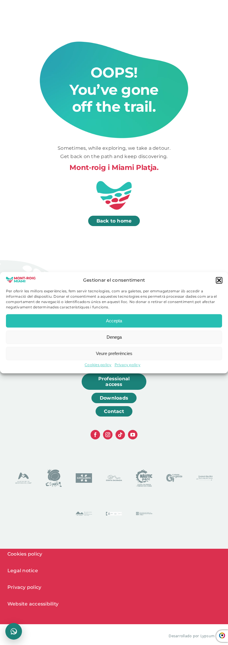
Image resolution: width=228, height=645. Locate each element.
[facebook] (95, 434)
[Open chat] (13, 631)
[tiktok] (120, 434)
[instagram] (108, 434)
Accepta (114, 320)
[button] (219, 280)
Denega (114, 337)
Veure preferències (114, 353)
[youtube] (132, 434)
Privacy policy (127, 365)
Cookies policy (98, 365)
